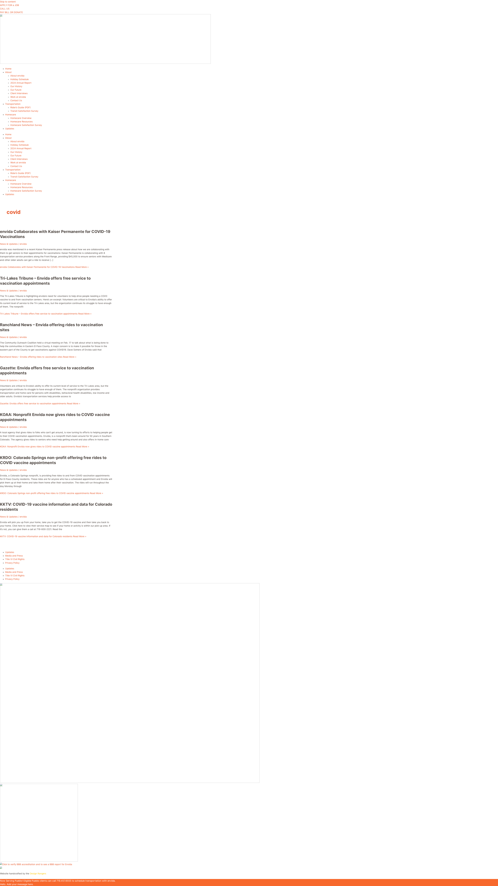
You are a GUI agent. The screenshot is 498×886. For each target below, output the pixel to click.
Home (8, 68)
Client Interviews (19, 93)
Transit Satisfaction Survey (24, 111)
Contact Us (16, 100)
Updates (9, 128)
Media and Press (14, 555)
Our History (16, 86)
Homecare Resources (21, 121)
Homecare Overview (21, 118)
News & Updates (9, 244)
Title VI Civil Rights (15, 559)
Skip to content (8, 1)
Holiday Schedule (19, 79)
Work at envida (18, 97)
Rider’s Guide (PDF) (20, 107)
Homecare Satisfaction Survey (26, 125)
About (8, 72)
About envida (17, 75)
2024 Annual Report (20, 83)
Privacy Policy (12, 563)
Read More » (44, 267)
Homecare (10, 114)
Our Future (15, 90)
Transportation (12, 104)
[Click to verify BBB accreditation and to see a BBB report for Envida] (36, 864)
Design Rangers (38, 873)
